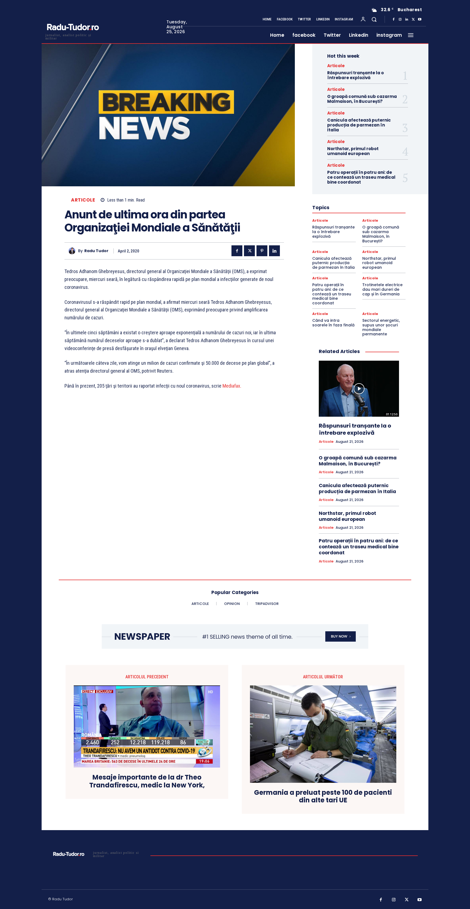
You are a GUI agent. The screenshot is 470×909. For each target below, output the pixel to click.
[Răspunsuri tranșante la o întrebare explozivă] (359, 389)
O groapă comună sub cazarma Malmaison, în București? (362, 99)
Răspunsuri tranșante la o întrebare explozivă (355, 75)
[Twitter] (413, 19)
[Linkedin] (406, 19)
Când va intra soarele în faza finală (333, 323)
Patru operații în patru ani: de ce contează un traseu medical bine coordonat (361, 177)
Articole (83, 200)
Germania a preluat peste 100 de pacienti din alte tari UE (323, 797)
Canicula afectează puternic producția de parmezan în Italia (359, 125)
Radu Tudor (96, 251)
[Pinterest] (261, 250)
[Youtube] (419, 19)
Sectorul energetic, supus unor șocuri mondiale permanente (381, 327)
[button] (374, 19)
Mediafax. (232, 386)
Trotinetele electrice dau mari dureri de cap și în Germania (382, 289)
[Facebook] (393, 19)
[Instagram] (400, 19)
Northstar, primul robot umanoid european (353, 151)
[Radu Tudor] (73, 251)
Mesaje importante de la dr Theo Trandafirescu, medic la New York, (147, 781)
